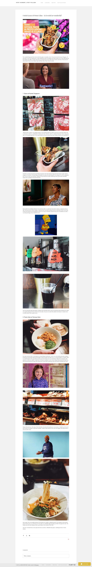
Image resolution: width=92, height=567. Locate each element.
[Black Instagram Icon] (74, 565)
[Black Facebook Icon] (69, 565)
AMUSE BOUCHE (23, 565)
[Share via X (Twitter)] (26, 535)
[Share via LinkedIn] (29, 535)
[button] (47, 2)
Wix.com (36, 565)
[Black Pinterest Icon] (73, 565)
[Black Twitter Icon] (71, 565)
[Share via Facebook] (23, 535)
